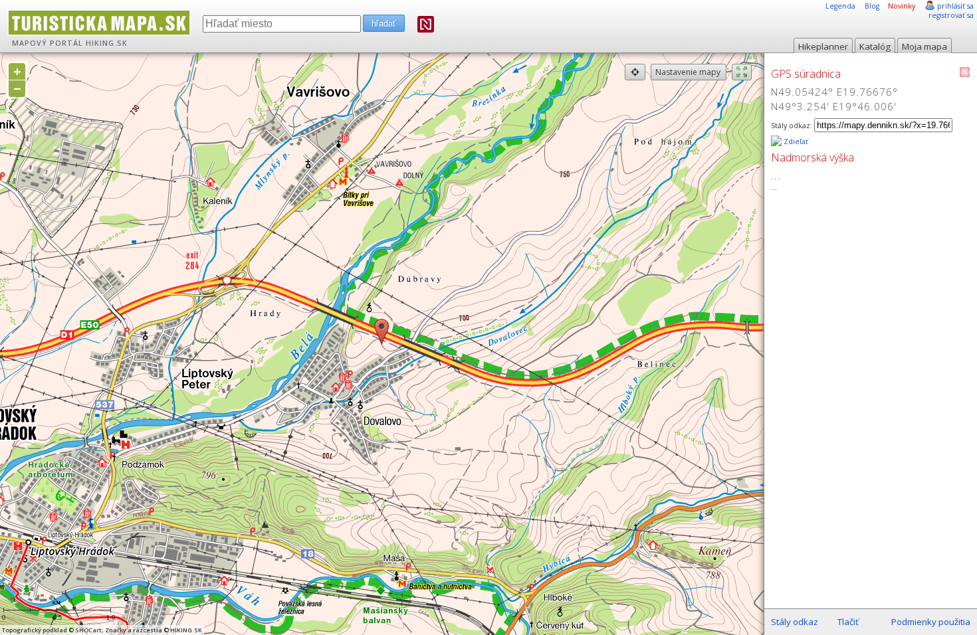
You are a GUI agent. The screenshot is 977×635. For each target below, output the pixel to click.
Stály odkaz (794, 622)
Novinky (901, 6)
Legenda (840, 6)
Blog (872, 6)
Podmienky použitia (930, 622)
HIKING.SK (107, 43)
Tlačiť (848, 622)
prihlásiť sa (955, 6)
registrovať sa (951, 15)
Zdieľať (795, 141)
